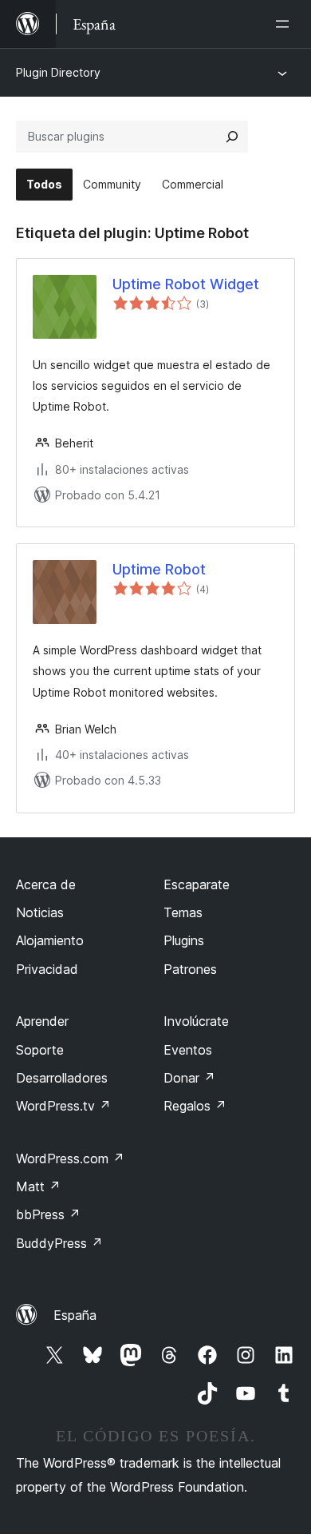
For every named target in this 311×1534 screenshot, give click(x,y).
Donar (189, 1078)
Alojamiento (50, 940)
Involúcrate (196, 1021)
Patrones (190, 969)
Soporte (40, 1050)
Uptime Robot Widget (185, 284)
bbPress (48, 1214)
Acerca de (46, 884)
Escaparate (196, 884)
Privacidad (47, 969)
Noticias (40, 912)
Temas (183, 912)
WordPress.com (70, 1158)
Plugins (183, 940)
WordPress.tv (63, 1106)
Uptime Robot (159, 569)
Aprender (42, 1021)
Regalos (194, 1106)
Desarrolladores (62, 1078)
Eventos (187, 1050)
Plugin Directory (58, 72)
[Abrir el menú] (285, 24)
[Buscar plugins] (232, 137)
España (74, 1315)
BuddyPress (59, 1243)
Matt (38, 1186)
